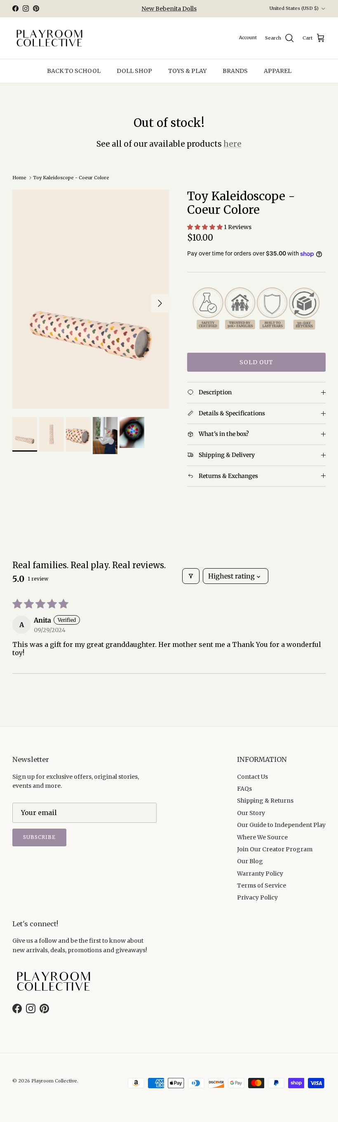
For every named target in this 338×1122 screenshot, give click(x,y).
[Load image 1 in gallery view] (90, 299)
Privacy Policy (257, 897)
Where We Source (262, 837)
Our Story (251, 813)
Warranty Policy (260, 873)
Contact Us (252, 776)
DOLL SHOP (134, 71)
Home (19, 177)
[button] (205, 227)
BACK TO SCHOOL (74, 71)
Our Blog (250, 861)
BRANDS (235, 71)
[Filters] (191, 576)
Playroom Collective (54, 1081)
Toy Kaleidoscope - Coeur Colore (71, 177)
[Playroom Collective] (49, 38)
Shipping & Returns (265, 800)
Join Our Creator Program (274, 849)
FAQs (244, 788)
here (232, 144)
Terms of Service (261, 885)
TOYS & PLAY (187, 71)
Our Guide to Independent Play (281, 825)
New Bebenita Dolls (169, 8)
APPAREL (277, 71)
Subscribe (39, 837)
